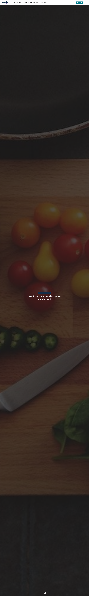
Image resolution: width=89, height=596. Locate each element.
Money (20, 2)
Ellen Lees (41, 301)
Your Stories (32, 2)
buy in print (79, 2)
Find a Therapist (44, 2)
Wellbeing (16, 2)
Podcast (38, 2)
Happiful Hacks (26, 2)
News (12, 2)
